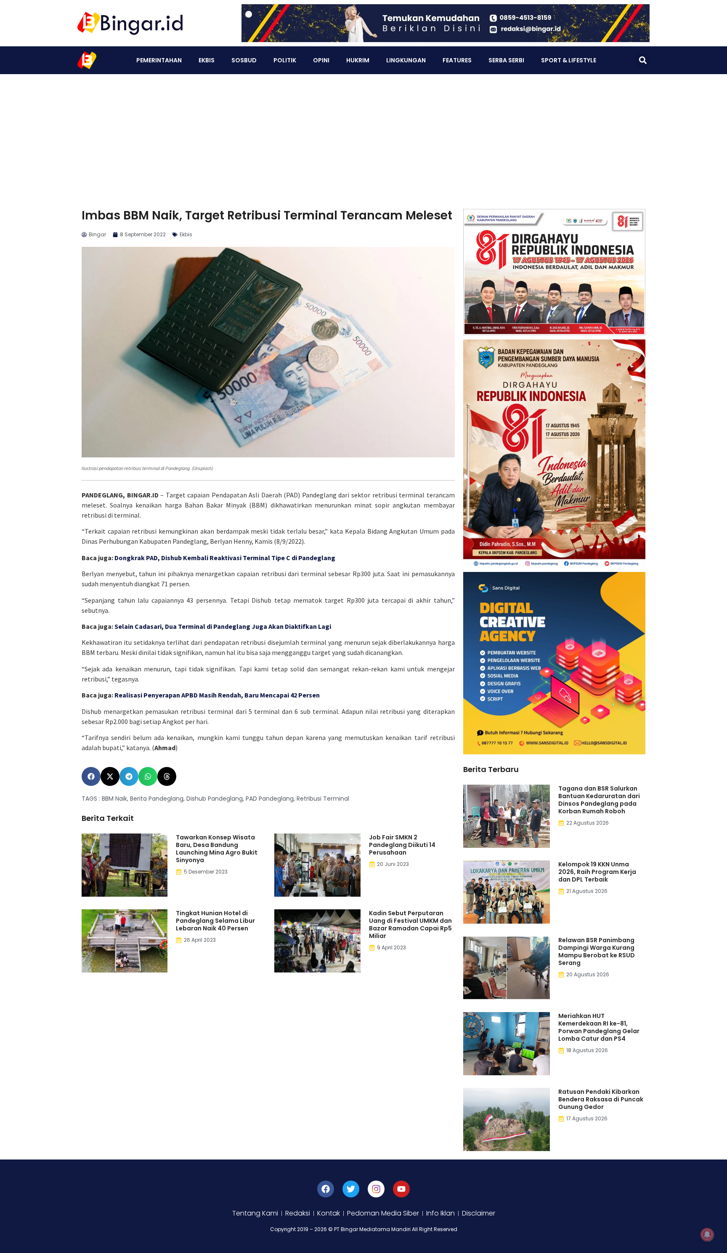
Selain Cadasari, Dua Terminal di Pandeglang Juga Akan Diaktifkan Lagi (222, 626)
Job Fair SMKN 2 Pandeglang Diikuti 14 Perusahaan (402, 845)
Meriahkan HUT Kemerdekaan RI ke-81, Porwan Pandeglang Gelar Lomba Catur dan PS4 (598, 1027)
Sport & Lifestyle (568, 60)
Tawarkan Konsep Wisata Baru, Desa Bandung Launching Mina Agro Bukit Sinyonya (216, 848)
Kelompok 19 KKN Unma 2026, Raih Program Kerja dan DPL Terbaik (597, 872)
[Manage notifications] (707, 1234)
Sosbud (244, 60)
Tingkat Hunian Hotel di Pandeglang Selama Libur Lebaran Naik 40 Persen (215, 920)
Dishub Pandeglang (214, 798)
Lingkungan (406, 60)
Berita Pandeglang (156, 798)
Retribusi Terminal (323, 798)
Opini (321, 60)
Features (457, 60)
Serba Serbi (506, 60)
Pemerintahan (159, 60)
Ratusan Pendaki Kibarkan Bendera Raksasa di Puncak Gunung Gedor (600, 1099)
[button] (643, 60)
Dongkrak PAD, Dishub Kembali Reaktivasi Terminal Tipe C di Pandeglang (224, 557)
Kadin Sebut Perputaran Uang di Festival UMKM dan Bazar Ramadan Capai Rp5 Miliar (410, 924)
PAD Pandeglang (270, 798)
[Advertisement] (363, 137)
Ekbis (207, 60)
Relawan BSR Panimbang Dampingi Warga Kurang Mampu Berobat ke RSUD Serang (596, 951)
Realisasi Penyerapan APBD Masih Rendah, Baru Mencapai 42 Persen (217, 695)
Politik (284, 60)
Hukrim (357, 60)
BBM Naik (114, 798)
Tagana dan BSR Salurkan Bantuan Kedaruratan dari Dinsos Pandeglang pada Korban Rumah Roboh (599, 799)
